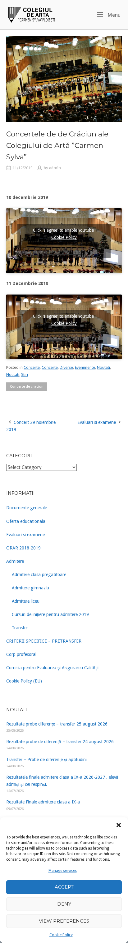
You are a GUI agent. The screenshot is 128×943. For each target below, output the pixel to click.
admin (55, 168)
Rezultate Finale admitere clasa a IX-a (43, 801)
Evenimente (85, 367)
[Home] (31, 14)
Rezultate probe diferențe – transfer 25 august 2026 (56, 723)
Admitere (15, 561)
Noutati (103, 367)
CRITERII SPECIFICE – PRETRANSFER (43, 641)
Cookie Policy (61, 935)
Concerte (32, 367)
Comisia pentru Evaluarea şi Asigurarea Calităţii (52, 667)
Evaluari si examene (96, 422)
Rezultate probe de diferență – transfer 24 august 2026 (60, 741)
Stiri (24, 374)
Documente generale (26, 507)
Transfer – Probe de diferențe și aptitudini (46, 759)
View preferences (64, 921)
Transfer (20, 627)
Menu (113, 15)
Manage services (62, 870)
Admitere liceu (25, 601)
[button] (119, 825)
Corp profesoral (21, 654)
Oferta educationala (25, 521)
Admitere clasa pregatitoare (39, 574)
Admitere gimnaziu (30, 587)
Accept (64, 887)
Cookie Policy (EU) (24, 680)
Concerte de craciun (26, 386)
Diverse (66, 367)
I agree (64, 249)
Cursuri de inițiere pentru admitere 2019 (50, 614)
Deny (64, 904)
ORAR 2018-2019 (23, 547)
